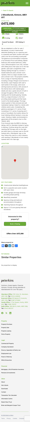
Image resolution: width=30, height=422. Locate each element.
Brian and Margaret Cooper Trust (10, 405)
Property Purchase (6, 324)
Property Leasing (6, 331)
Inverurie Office (6, 298)
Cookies (15, 418)
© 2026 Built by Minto (7, 415)
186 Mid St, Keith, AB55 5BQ (19, 306)
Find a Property (5, 334)
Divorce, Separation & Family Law (10, 350)
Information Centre (6, 398)
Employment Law (6, 353)
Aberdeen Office (6, 294)
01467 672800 (15, 300)
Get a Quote (4, 385)
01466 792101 (11, 304)
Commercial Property (7, 343)
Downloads (4, 388)
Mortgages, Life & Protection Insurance (12, 369)
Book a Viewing (15, 224)
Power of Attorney (6, 356)
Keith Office (5, 306)
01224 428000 (15, 296)
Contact (3, 392)
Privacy (9, 418)
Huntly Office (5, 302)
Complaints (22, 418)
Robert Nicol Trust (6, 402)
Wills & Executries (6, 360)
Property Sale (5, 327)
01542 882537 (8, 308)
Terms (3, 418)
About (3, 382)
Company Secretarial (7, 347)
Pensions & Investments (8, 372)
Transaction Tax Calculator (9, 395)
